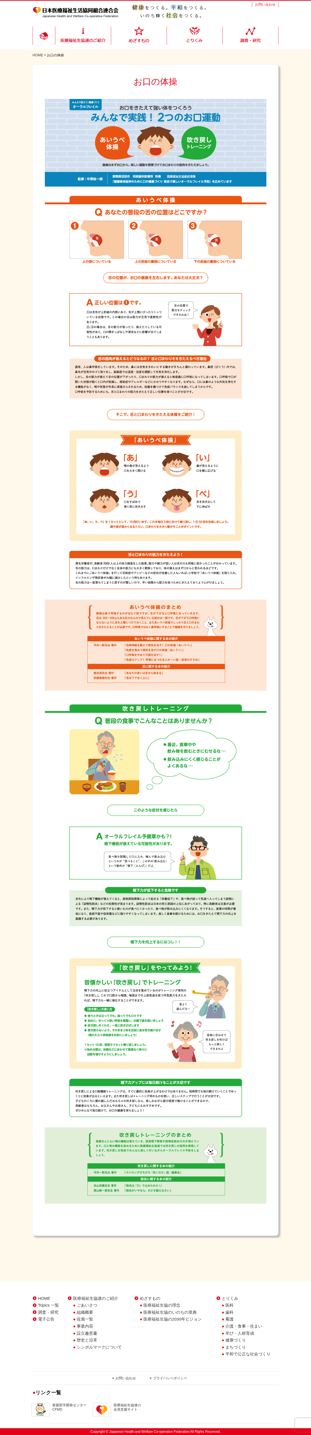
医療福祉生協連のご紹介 (95, 1298)
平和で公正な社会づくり (247, 1354)
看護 (229, 1319)
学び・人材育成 (239, 1333)
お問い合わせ (265, 4)
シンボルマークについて (99, 1347)
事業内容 (85, 1326)
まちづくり (235, 1347)
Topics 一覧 (48, 1305)
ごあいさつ (87, 1305)
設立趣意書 (87, 1333)
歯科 (229, 1312)
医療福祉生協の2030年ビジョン (172, 1319)
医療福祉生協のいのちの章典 (170, 1312)
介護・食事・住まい (243, 1326)
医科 (229, 1305)
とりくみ (230, 1298)
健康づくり (235, 1340)
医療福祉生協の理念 (161, 1305)
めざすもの (150, 1298)
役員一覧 (85, 1319)
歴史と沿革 (87, 1340)
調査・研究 (48, 1312)
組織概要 (85, 1312)
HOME (38, 55)
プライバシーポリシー (170, 1378)
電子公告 (46, 1319)
